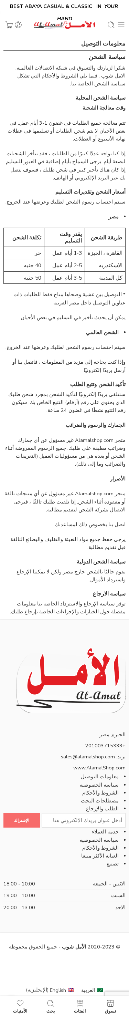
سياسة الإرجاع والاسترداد (87, 603)
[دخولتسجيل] (18, 25)
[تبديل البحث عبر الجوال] (111, 25)
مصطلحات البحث (100, 800)
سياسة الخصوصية (99, 784)
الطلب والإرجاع (102, 808)
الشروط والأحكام (100, 792)
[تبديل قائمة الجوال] (121, 25)
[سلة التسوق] (9, 25)
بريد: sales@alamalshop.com (93, 756)
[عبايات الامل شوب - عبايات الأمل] (65, 25)
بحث (50, 1011)
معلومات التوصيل (100, 776)
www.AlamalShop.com (99, 767)
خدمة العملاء (105, 831)
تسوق (110, 1011)
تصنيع (113, 863)
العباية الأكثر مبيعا (100, 855)
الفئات (80, 1011)
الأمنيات (20, 1011)
